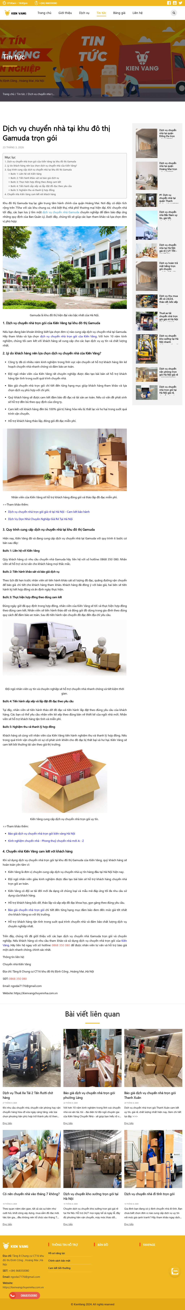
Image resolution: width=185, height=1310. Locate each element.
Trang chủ (44, 13)
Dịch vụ (84, 13)
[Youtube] (175, 3)
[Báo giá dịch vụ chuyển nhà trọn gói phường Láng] (92, 1058)
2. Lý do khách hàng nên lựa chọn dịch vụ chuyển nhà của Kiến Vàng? (41, 165)
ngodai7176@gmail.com (21, 1277)
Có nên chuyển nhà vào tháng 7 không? (31, 1193)
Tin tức (101, 13)
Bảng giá (119, 13)
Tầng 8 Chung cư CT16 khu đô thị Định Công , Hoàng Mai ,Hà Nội (23, 1260)
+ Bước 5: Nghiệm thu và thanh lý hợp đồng (31, 189)
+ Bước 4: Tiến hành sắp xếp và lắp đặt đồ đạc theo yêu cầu (40, 186)
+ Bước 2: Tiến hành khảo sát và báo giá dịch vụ (34, 177)
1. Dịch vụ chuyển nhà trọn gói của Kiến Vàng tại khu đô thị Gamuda (40, 161)
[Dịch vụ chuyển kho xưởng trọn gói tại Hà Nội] (92, 1159)
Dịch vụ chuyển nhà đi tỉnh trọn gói (149, 1193)
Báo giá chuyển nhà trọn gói (26, 910)
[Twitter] (180, 3)
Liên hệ (138, 13)
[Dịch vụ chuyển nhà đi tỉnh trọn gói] (153, 1159)
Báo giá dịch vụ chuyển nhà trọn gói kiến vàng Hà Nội (41, 833)
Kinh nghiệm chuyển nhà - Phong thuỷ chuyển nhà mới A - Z (46, 841)
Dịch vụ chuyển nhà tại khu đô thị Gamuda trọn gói (41, 94)
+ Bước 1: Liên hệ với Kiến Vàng (25, 173)
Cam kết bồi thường (59, 1268)
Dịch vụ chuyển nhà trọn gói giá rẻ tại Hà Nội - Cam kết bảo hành (49, 511)
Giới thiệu (65, 13)
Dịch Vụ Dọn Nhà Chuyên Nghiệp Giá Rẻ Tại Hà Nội (40, 519)
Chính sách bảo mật (59, 1260)
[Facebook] (169, 3)
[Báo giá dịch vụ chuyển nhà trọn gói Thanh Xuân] (153, 1058)
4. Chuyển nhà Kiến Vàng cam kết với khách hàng (31, 194)
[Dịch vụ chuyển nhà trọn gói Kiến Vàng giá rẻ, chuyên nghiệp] (15, 13)
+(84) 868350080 (16, 1270)
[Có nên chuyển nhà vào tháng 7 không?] (32, 1159)
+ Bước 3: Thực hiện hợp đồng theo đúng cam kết (35, 181)
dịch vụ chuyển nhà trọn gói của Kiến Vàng (68, 336)
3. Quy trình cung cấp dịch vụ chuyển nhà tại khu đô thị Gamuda (38, 169)
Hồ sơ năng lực (56, 1253)
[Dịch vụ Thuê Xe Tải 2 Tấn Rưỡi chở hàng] (32, 1058)
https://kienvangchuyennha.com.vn (23, 1285)
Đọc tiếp (7, 1123)
